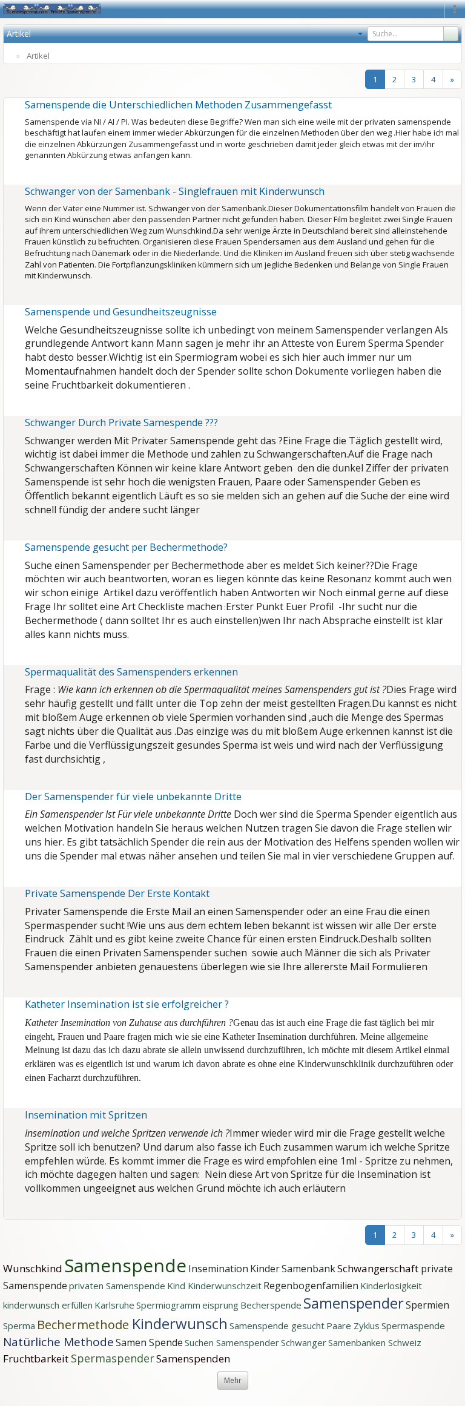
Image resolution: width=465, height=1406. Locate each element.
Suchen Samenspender (232, 1342)
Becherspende (271, 1305)
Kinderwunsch (180, 1323)
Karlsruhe (114, 1305)
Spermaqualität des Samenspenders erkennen (131, 671)
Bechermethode (84, 1324)
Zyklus (367, 1325)
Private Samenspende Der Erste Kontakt (117, 893)
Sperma (19, 1325)
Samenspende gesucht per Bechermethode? (126, 547)
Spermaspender (112, 1358)
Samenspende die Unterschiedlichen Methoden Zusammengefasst (178, 104)
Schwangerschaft (379, 1268)
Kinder (265, 1268)
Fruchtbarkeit (37, 1358)
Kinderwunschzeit (225, 1286)
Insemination (218, 1268)
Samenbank (308, 1268)
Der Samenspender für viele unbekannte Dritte (133, 796)
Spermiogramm (168, 1305)
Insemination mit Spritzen (86, 1115)
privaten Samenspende (117, 1286)
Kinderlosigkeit (391, 1286)
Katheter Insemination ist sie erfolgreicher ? (127, 1004)
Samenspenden (193, 1358)
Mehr (233, 1380)
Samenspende (125, 1265)
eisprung (220, 1305)
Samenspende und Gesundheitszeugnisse (121, 311)
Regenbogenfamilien (310, 1285)
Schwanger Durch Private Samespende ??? (121, 422)
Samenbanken (358, 1342)
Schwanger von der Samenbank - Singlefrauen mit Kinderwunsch (175, 191)
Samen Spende (149, 1342)
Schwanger (303, 1342)
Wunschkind (32, 1268)
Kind (177, 1286)
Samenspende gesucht (277, 1325)
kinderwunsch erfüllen (48, 1305)
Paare (340, 1325)
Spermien (427, 1305)
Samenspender (353, 1303)
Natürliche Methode (58, 1342)
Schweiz (404, 1342)
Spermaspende (413, 1325)
